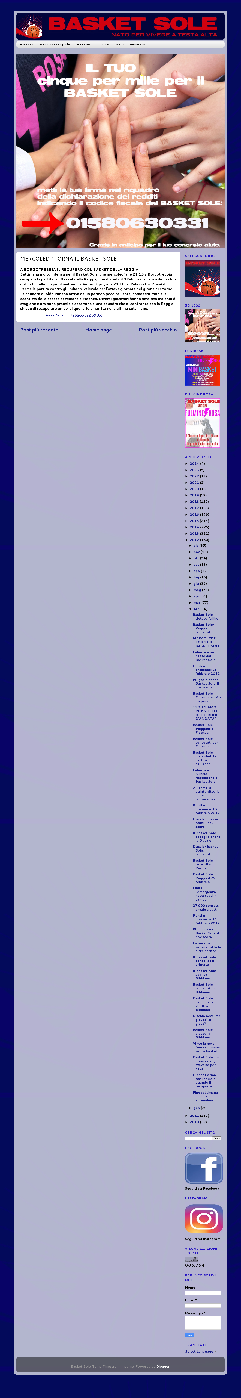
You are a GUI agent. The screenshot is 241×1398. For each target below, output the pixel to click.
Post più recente (39, 329)
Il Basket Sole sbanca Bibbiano (204, 974)
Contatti (119, 44)
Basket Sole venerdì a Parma (203, 864)
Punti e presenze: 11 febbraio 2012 (206, 919)
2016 (195, 514)
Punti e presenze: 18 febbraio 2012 (206, 809)
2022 (195, 476)
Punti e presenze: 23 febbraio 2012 (206, 670)
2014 (195, 527)
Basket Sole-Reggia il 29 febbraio (204, 878)
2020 (195, 489)
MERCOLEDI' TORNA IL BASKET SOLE (206, 642)
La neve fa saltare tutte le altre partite (207, 947)
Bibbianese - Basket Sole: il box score (206, 933)
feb (197, 609)
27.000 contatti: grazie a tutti (206, 907)
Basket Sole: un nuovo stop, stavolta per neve (206, 1063)
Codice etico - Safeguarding (54, 44)
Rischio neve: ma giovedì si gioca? (206, 1019)
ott (197, 558)
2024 (195, 463)
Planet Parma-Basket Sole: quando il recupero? (205, 1080)
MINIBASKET (138, 44)
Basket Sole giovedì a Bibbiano (203, 1033)
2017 (195, 508)
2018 (195, 501)
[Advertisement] (98, 362)
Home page (26, 44)
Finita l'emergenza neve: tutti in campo (205, 894)
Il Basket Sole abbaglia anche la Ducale (206, 836)
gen (197, 1107)
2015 (195, 520)
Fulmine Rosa (84, 44)
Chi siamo (103, 44)
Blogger (163, 1366)
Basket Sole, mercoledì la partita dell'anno (204, 758)
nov (197, 551)
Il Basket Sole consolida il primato (204, 961)
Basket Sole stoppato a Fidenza (203, 728)
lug (197, 577)
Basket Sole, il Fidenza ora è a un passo (207, 697)
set (197, 564)
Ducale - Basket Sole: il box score (206, 823)
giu (197, 583)
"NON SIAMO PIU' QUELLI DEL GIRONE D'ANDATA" (205, 713)
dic (196, 545)
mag (198, 589)
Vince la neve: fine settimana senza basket (206, 1047)
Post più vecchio (158, 329)
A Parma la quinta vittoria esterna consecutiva (206, 793)
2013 (195, 533)
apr (197, 596)
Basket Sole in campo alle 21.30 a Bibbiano (205, 1004)
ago (197, 570)
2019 (195, 495)
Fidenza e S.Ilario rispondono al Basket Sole (205, 776)
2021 (195, 482)
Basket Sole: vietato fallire (205, 616)
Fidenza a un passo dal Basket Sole (204, 656)
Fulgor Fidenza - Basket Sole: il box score (207, 683)
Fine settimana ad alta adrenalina (205, 1096)
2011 (195, 1115)
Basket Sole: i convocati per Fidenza (205, 742)
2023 (195, 470)
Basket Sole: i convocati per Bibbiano (205, 988)
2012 (195, 539)
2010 (195, 1122)
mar (197, 602)
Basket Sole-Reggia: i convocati (204, 628)
